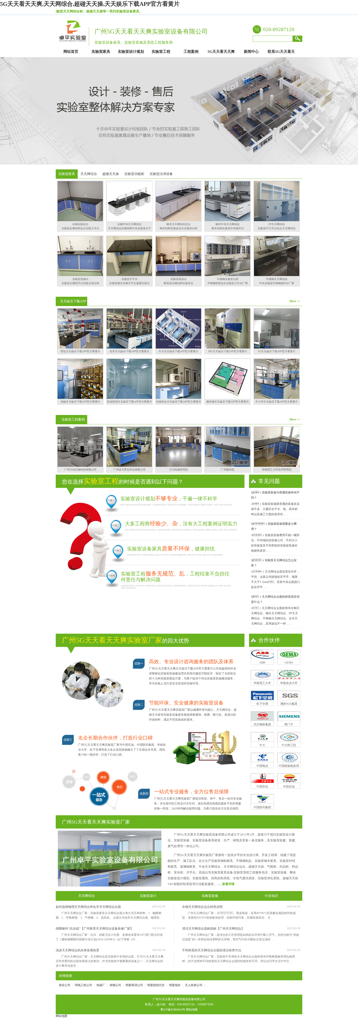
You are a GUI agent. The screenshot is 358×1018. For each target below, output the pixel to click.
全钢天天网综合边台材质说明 (202, 906)
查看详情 (228, 884)
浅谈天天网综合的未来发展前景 (77, 950)
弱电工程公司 (83, 985)
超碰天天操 (110, 174)
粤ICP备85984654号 (172, 1009)
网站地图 (192, 1009)
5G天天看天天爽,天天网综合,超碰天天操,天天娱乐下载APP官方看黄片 (90, 4)
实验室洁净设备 (161, 174)
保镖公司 (115, 985)
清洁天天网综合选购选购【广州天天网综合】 (213, 928)
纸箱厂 (101, 985)
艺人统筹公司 (193, 985)
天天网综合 (88, 174)
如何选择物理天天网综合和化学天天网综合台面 (88, 906)
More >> (294, 301)
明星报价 (175, 985)
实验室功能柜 (134, 174)
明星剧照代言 (156, 985)
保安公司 (64, 985)
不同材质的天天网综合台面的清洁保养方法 (211, 950)
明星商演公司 (134, 985)
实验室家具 (66, 174)
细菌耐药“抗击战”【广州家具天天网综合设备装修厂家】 (94, 928)
